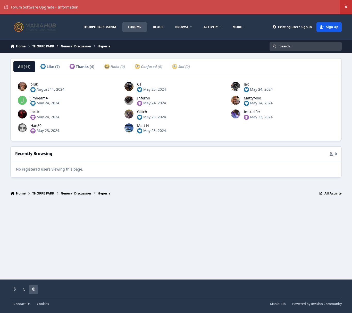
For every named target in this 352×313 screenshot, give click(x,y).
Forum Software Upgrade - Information (44, 7)
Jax (246, 84)
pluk (34, 84)
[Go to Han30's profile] (22, 127)
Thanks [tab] (84, 66)
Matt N (143, 125)
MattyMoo (252, 98)
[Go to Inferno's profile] (128, 100)
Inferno (143, 98)
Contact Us (22, 304)
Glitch (142, 111)
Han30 (35, 125)
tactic (35, 111)
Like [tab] (53, 66)
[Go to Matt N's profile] (128, 127)
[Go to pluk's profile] (22, 86)
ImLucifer (252, 111)
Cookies (43, 304)
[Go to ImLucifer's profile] (235, 114)
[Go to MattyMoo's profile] (235, 100)
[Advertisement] (176, 240)
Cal (140, 84)
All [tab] (24, 66)
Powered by (317, 304)
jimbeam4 (39, 98)
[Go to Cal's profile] (128, 86)
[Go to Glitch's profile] (128, 114)
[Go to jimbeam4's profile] (22, 100)
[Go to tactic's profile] (22, 114)
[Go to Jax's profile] (235, 86)
